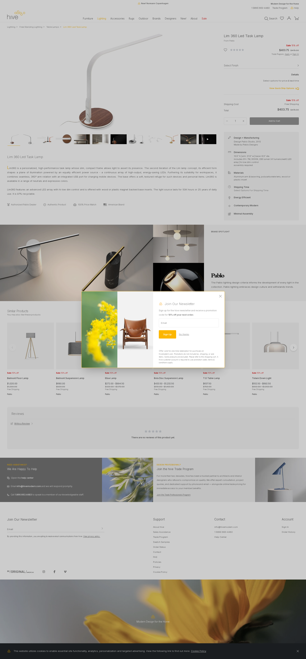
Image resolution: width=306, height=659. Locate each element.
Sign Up (167, 334)
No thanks (184, 334)
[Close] (220, 296)
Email (164, 322)
